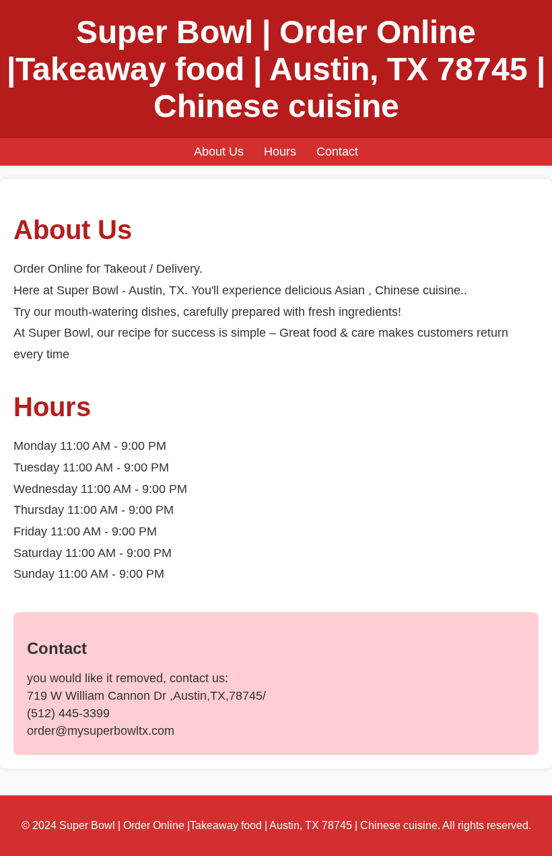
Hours (280, 151)
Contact (337, 151)
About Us (219, 151)
